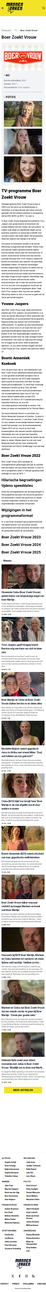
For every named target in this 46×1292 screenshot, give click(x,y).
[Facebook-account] (19, 1276)
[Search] (43, 8)
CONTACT (4, 1284)
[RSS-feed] (33, 1276)
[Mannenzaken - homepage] (14, 8)
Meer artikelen (23, 1090)
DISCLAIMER (28, 1284)
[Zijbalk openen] (2, 8)
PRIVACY (16, 1284)
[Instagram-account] (26, 1276)
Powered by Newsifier (23, 1288)
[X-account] (12, 1276)
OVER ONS (41, 1284)
